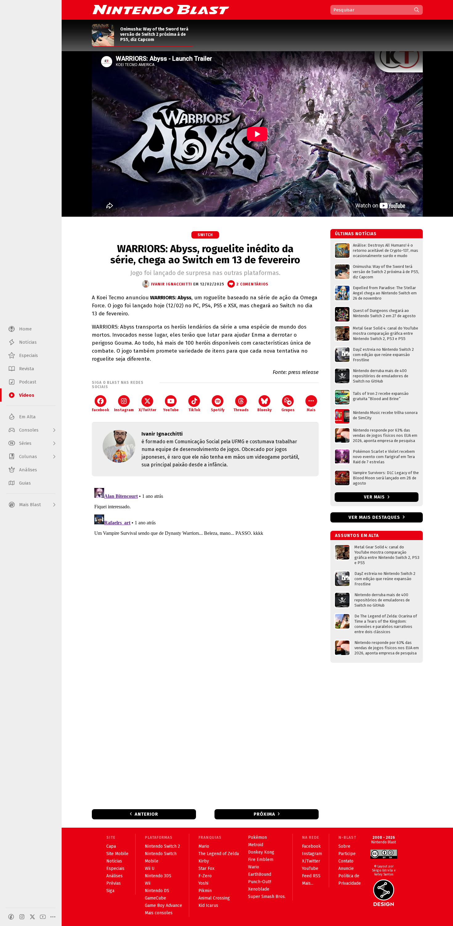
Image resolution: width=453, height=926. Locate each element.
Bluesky (264, 410)
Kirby (203, 861)
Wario (253, 867)
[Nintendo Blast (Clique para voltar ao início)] (161, 9)
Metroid (255, 844)
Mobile (151, 861)
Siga (110, 890)
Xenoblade (258, 889)
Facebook (100, 410)
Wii (147, 883)
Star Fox (206, 868)
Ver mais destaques (374, 517)
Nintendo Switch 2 (162, 846)
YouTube (170, 410)
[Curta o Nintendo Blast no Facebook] (11, 917)
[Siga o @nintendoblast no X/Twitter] (32, 917)
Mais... (307, 883)
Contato (345, 861)
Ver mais (375, 497)
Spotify (217, 410)
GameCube (155, 898)
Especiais (115, 868)
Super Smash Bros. (267, 896)
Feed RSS (311, 876)
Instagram (124, 410)
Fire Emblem (260, 859)
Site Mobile (117, 853)
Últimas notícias (356, 233)
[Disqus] (205, 563)
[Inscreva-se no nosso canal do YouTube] (43, 917)
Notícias (114, 861)
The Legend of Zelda (218, 853)
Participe (347, 853)
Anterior (146, 814)
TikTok (194, 410)
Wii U (149, 868)
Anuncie (346, 868)
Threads (241, 410)
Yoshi (203, 883)
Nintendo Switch (161, 853)
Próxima (264, 814)
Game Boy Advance (163, 905)
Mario (203, 846)
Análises (114, 876)
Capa (111, 846)
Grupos (288, 410)
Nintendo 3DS (158, 876)
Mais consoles (159, 913)
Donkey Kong (261, 852)
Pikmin (205, 890)
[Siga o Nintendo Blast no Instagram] (22, 917)
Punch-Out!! (259, 881)
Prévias (113, 883)
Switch (205, 235)
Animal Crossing (214, 898)
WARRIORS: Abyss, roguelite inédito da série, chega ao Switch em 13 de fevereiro (205, 254)
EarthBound (259, 874)
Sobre (344, 846)
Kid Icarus (208, 905)
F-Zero (205, 876)
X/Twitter (147, 410)
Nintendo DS (157, 890)
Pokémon (257, 837)
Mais (311, 410)
